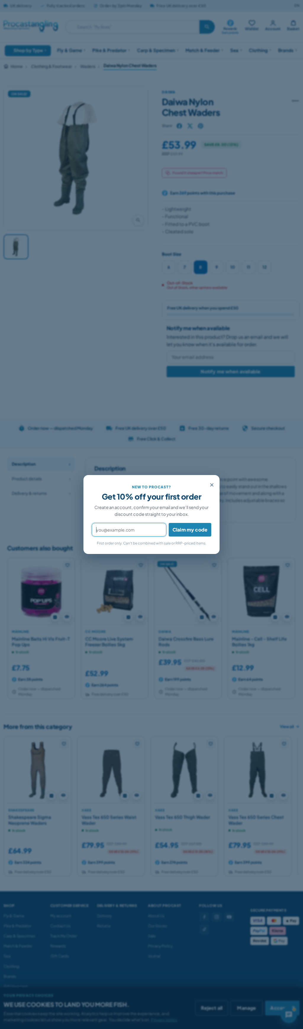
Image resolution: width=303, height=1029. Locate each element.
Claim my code (190, 529)
